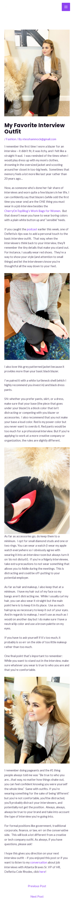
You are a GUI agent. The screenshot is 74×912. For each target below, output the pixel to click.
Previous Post (37, 886)
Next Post (37, 896)
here (42, 871)
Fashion (11, 139)
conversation (38, 862)
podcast (32, 229)
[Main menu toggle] (66, 7)
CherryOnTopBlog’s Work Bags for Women (32, 211)
